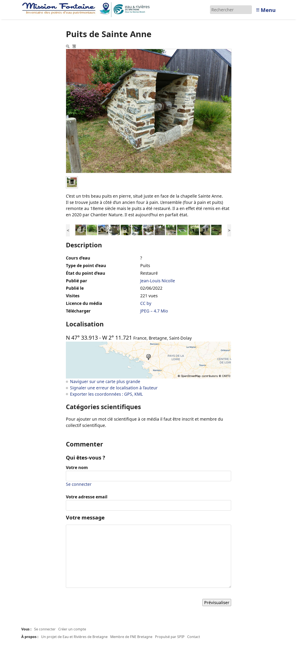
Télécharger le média (74, 47)
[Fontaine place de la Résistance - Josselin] (103, 229)
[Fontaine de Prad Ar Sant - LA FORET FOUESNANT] (193, 229)
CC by (145, 303)
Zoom (68, 47)
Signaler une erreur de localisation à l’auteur (114, 388)
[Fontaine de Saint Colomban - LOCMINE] (148, 229)
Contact (193, 636)
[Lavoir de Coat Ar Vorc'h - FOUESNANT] (182, 229)
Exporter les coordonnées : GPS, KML (106, 394)
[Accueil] (87, 9)
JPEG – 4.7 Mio (154, 311)
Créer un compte (72, 629)
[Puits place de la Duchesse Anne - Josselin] (114, 229)
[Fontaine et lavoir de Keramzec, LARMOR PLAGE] (159, 229)
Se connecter (79, 484)
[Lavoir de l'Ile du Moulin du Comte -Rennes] (137, 229)
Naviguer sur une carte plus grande (105, 381)
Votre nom (77, 467)
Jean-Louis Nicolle (157, 281)
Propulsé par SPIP (170, 636)
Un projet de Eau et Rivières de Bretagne (74, 636)
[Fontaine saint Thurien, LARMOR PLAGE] (171, 229)
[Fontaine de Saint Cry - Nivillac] (92, 229)
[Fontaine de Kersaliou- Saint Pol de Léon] (205, 229)
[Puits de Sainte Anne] (80, 229)
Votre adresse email (86, 497)
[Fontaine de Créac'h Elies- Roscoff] (216, 229)
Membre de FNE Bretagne (131, 636)
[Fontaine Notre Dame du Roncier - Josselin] (126, 229)
